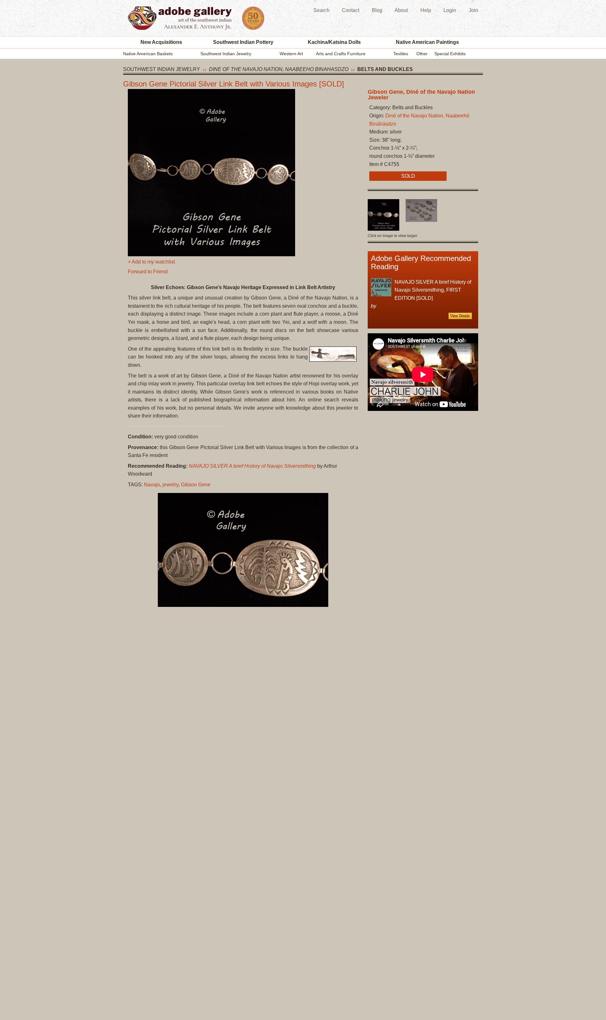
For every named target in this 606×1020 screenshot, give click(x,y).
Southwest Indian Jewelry (225, 53)
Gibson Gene (196, 484)
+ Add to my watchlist (151, 261)
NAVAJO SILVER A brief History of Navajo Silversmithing (252, 466)
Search (321, 10)
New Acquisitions (161, 42)
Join (473, 10)
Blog (377, 10)
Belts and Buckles (385, 69)
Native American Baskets (148, 53)
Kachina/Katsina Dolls (334, 42)
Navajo (152, 484)
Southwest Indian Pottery (243, 42)
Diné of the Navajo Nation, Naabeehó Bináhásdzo (278, 69)
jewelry (170, 484)
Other (422, 53)
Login (449, 10)
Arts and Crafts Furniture (340, 53)
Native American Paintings (427, 42)
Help (425, 10)
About (401, 10)
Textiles (400, 53)
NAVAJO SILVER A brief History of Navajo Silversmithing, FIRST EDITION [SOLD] (433, 290)
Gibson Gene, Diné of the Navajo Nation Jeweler (421, 95)
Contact (350, 10)
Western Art (291, 53)
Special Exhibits (450, 53)
